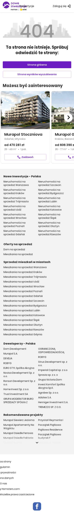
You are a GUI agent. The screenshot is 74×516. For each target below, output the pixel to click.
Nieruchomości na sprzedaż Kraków (14, 191)
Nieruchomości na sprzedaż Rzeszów (49, 232)
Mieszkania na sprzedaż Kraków (22, 272)
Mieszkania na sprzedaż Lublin (21, 310)
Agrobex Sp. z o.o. (48, 392)
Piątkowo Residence (50, 429)
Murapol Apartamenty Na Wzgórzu (18, 426)
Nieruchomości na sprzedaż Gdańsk (14, 232)
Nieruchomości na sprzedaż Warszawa (16, 183)
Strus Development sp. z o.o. (52, 363)
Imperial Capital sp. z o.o (52, 370)
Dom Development (14, 349)
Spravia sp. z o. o (48, 375)
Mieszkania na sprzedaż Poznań (23, 291)
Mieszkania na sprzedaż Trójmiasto (25, 277)
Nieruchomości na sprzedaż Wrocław (15, 216)
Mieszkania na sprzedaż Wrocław (23, 286)
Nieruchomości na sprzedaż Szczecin (49, 183)
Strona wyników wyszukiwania (37, 74)
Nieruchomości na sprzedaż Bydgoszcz (51, 191)
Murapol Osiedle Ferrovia (18, 433)
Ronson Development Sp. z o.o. (19, 382)
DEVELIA (7, 358)
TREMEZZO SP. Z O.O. (49, 407)
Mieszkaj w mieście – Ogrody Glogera (50, 444)
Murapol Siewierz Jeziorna (18, 420)
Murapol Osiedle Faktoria (18, 438)
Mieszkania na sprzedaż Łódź (21, 281)
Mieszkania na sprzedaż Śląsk (21, 320)
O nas (3, 483)
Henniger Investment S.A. (53, 402)
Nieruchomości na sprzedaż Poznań (14, 224)
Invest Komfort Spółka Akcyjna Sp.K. (51, 386)
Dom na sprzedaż (14, 249)
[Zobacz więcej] (37, 442)
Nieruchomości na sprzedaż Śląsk (49, 216)
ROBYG (7, 363)
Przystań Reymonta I (50, 420)
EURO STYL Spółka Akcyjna (18, 368)
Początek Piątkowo (49, 425)
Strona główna (37, 64)
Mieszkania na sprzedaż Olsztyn (23, 325)
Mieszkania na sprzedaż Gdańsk (23, 296)
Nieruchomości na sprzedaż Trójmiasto (16, 199)
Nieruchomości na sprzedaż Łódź (14, 208)
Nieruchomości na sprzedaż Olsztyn (49, 224)
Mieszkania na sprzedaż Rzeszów (23, 329)
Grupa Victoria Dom (50, 379)
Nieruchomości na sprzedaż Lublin (49, 199)
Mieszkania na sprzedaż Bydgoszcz (25, 305)
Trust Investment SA (15, 394)
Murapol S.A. (10, 353)
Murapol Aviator (12, 442)
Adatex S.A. (44, 397)
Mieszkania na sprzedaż (18, 254)
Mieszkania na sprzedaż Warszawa (25, 267)
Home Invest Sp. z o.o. (16, 389)
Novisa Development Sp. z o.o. (18, 374)
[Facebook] (37, 506)
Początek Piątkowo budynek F (49, 436)
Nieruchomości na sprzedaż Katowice (50, 208)
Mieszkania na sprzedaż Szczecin (23, 301)
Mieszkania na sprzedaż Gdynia (22, 334)
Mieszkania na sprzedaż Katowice (24, 315)
